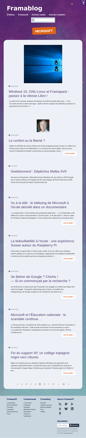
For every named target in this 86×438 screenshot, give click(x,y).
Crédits (42, 412)
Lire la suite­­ (69, 153)
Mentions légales (45, 407)
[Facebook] (60, 414)
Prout (8, 414)
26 (64, 384)
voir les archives (68, 433)
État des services (12, 412)
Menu (12, 15)
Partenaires (27, 412)
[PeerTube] (72, 405)
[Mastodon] (66, 405)
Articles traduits (57, 15)
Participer (27, 407)
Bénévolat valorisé (29, 409)
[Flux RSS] (60, 405)
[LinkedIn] (72, 410)
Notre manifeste (12, 405)
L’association (11, 403)
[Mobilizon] (60, 410)
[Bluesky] (66, 410)
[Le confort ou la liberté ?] (43, 126)
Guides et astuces (46, 405)
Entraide (43, 403)
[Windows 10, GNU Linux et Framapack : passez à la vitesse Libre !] (43, 65)
